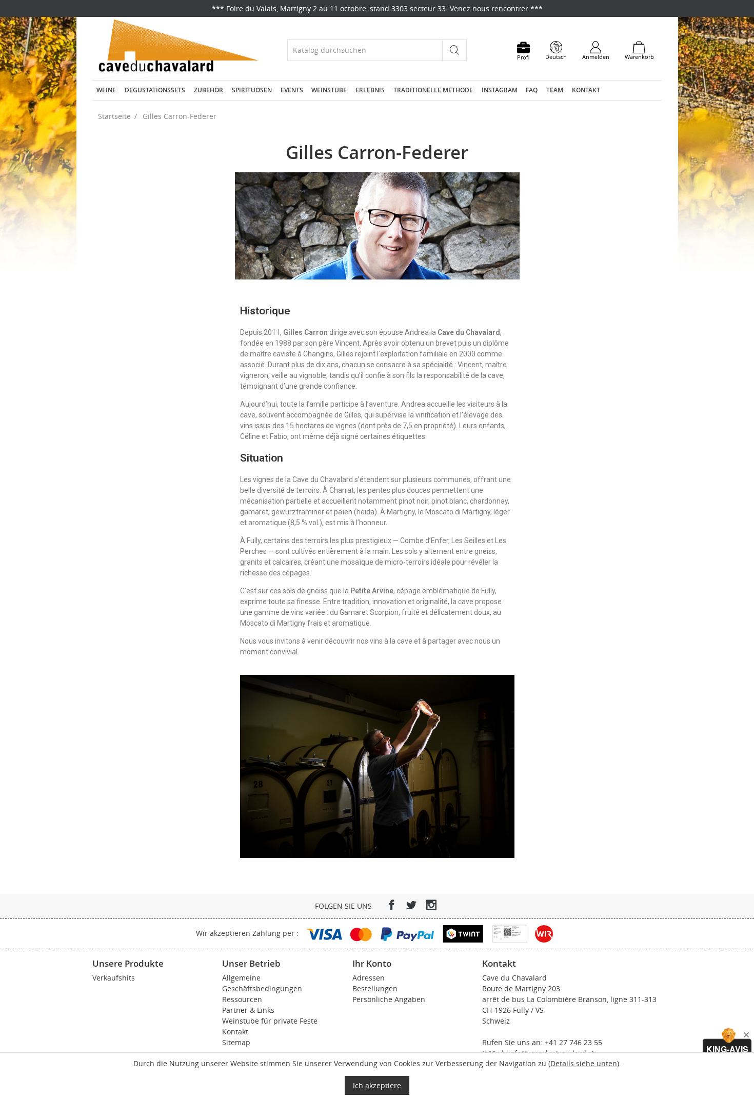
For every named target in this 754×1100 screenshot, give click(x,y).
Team (554, 90)
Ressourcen (242, 999)
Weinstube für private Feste (270, 1021)
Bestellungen (375, 988)
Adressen (368, 978)
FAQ (532, 90)
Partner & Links (248, 1010)
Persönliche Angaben (388, 999)
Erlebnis (370, 90)
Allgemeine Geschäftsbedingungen (262, 983)
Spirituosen (252, 90)
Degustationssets (155, 90)
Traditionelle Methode (433, 90)
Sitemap (236, 1042)
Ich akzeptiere (377, 1085)
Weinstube (329, 90)
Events (292, 90)
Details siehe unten (583, 1063)
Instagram (500, 90)
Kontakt (586, 90)
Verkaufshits (113, 978)
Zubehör (208, 90)
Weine (106, 90)
